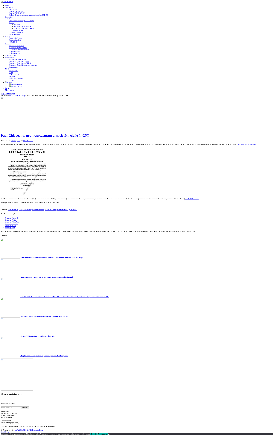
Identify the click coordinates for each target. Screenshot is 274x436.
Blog (18, 141)
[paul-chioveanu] (27, 130)
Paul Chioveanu (50, 210)
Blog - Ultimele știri (8, 94)
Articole (13, 141)
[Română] (9, 82)
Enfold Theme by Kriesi (35, 430)
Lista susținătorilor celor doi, (246, 144)
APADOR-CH (28, 141)
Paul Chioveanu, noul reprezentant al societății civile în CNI (45, 135)
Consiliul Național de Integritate (33, 210)
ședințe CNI (73, 210)
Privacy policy (102, 434)
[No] (108, 434)
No (95, 434)
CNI (20, 210)
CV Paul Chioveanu (192, 199)
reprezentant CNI (62, 210)
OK (92, 434)
